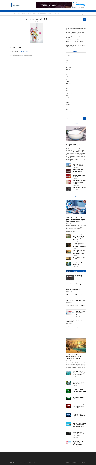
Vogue (67, 107)
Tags (83, 271)
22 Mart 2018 (75, 437)
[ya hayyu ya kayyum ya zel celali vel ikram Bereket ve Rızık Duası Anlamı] (68, 415)
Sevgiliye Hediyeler (70, 93)
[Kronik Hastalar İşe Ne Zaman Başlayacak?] (68, 171)
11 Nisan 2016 (78, 316)
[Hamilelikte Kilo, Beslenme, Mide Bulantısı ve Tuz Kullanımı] (68, 182)
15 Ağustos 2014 (69, 296)
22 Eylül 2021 (75, 167)
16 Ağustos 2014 (69, 291)
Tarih (67, 100)
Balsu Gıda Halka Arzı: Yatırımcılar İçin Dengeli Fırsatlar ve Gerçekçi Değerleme (78, 237)
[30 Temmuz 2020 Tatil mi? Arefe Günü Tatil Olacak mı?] (68, 391)
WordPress (27, 462)
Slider (67, 95)
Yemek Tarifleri (42, 13)
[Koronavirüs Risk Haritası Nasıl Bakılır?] (68, 176)
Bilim (58, 13)
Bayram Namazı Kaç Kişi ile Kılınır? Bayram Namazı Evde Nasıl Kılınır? (79, 406)
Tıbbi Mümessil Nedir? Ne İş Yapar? (74, 295)
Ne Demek (68, 83)
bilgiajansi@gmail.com (15, 10)
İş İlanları (68, 79)
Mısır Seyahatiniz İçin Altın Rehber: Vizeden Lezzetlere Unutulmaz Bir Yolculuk (79, 252)
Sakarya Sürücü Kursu (74, 462)
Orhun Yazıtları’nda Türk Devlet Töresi (79, 258)
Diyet (54, 13)
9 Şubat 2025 (75, 248)
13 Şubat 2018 (75, 446)
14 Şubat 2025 (75, 241)
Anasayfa (12, 13)
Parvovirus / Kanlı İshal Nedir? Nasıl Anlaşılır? (78, 164)
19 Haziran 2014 (69, 323)
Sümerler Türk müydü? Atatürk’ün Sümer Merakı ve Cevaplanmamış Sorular (79, 245)
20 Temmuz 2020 (76, 393)
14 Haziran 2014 (69, 302)
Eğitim (29, 13)
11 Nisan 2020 (75, 428)
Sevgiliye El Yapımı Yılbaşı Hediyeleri (74, 327)
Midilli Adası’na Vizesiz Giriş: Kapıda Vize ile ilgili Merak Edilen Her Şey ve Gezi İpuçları (79, 374)
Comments (76, 271)
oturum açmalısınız (24, 51)
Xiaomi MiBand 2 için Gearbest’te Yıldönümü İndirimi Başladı (78, 434)
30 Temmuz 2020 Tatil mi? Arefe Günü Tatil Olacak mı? (79, 390)
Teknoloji (24, 13)
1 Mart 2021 (75, 173)
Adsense (68, 55)
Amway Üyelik (83, 462)
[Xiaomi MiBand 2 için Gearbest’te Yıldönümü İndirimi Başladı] (68, 433)
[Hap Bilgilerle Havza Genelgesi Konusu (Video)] (70, 311)
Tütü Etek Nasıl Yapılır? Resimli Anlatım (75, 305)
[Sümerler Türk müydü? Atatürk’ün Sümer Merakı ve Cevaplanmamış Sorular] (68, 245)
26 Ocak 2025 (75, 255)
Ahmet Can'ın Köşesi (70, 57)
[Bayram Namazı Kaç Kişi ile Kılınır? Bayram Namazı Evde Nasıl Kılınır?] (68, 406)
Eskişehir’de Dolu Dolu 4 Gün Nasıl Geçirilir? (79, 263)
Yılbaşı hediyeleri (69, 114)
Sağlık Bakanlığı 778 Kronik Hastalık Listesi (79, 188)
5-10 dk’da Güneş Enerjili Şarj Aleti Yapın (75, 300)
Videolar (68, 104)
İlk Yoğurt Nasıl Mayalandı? (74, 145)
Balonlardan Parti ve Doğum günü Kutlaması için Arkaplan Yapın (78, 443)
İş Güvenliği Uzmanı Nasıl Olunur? (74, 289)
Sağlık (18, 13)
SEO (67, 90)
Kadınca (49, 13)
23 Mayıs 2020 (75, 400)
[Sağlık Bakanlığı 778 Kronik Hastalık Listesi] (68, 189)
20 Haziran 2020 (76, 185)
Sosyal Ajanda (69, 97)
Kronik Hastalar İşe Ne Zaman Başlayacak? (78, 170)
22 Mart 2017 (36, 21)
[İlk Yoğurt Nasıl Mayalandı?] (76, 133)
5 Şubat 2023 (69, 146)
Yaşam (34, 13)
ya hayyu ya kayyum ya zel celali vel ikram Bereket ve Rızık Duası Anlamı (79, 415)
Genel (67, 76)
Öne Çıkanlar (69, 86)
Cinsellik (68, 65)
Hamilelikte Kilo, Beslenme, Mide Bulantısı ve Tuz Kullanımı (79, 182)
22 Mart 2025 (69, 223)
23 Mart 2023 (75, 266)
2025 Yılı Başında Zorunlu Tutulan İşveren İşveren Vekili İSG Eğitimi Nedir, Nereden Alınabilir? (75, 41)
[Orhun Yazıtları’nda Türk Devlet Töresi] (68, 258)
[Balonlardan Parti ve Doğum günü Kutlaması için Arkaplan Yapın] (68, 442)
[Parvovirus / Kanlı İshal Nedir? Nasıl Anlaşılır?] (68, 165)
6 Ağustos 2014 (69, 307)
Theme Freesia (21, 462)
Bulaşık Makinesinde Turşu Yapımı (74, 284)
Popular (69, 271)
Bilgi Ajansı (67, 462)
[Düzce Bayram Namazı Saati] (68, 398)
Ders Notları (68, 67)
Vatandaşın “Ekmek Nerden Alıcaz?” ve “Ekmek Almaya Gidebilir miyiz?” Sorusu (79, 424)
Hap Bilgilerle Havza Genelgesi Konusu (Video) (80, 312)
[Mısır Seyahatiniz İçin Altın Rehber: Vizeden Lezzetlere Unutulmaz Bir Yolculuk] (68, 251)
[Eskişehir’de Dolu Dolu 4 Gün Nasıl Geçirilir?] (68, 264)
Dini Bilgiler (68, 69)
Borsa (67, 62)
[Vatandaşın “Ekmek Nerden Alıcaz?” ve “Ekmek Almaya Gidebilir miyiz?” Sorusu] (68, 424)
